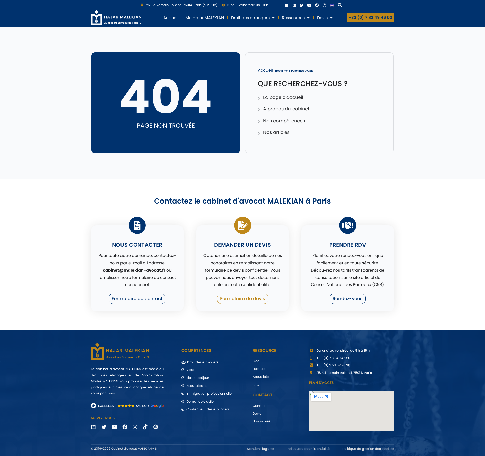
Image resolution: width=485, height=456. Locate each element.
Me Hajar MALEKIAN (205, 18)
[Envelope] (286, 5)
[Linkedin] (294, 5)
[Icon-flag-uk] (332, 5)
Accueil (170, 18)
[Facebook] (317, 5)
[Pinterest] (155, 427)
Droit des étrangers (250, 18)
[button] (340, 5)
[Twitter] (301, 5)
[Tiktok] (145, 427)
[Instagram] (324, 5)
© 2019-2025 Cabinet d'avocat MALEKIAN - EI (124, 448)
